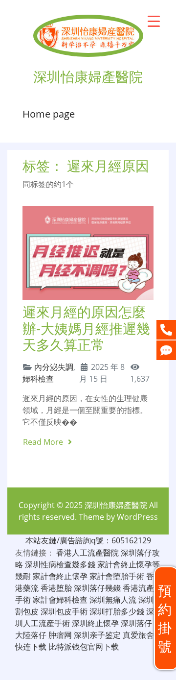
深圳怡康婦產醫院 (116, 505)
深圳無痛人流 (112, 599)
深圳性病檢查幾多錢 (60, 564)
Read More (44, 442)
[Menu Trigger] (153, 20)
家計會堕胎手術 (116, 576)
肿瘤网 (60, 635)
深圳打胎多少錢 (116, 611)
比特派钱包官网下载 (83, 646)
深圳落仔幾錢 (97, 588)
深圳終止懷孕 (95, 623)
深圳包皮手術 (64, 611)
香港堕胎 (56, 588)
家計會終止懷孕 (60, 576)
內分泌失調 (53, 367)
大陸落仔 (30, 635)
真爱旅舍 (138, 635)
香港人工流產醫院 (87, 552)
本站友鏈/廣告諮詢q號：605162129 (88, 540)
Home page (48, 114)
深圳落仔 (136, 623)
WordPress (137, 516)
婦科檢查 (38, 378)
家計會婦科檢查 (60, 599)
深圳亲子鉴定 (97, 635)
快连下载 (30, 646)
